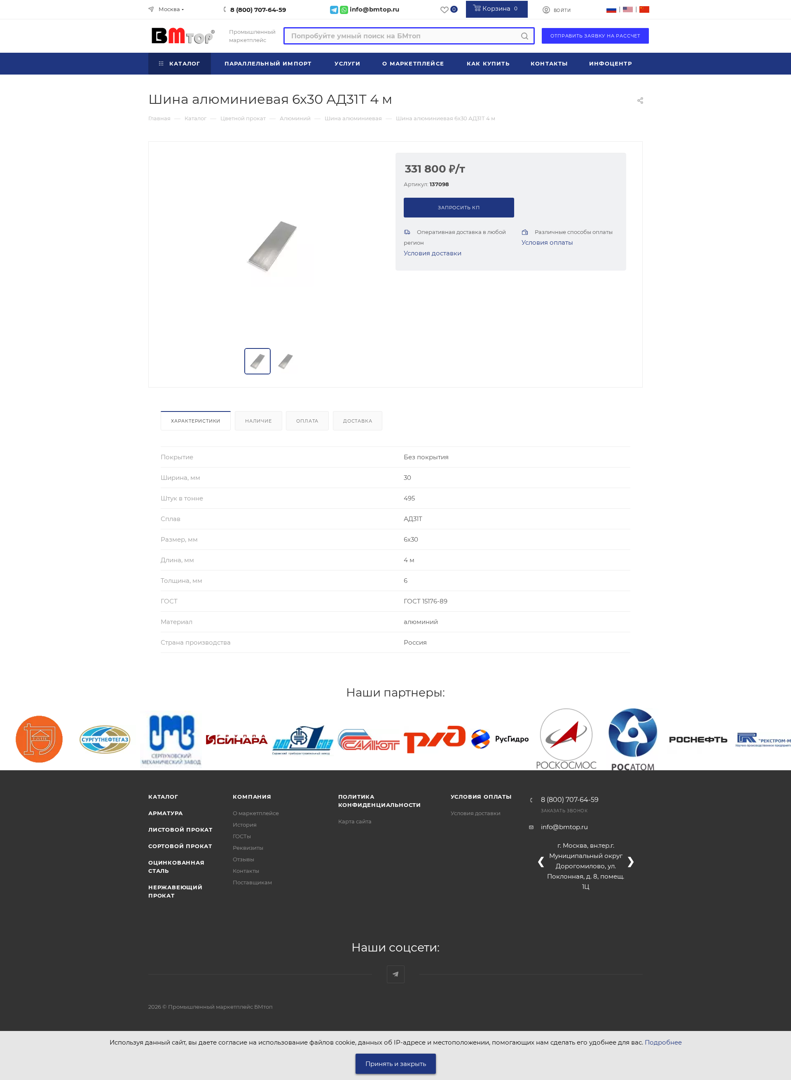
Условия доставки (432, 253)
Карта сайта (355, 821)
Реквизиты (248, 847)
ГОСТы (242, 836)
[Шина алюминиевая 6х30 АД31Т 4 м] (272, 245)
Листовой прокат (180, 829)
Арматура (165, 813)
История (245, 824)
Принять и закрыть (395, 1064)
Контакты (246, 870)
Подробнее (663, 1042)
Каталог (163, 796)
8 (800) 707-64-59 (258, 10)
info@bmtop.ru (564, 827)
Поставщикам (252, 882)
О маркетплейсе (256, 813)
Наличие (258, 421)
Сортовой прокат (180, 846)
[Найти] (525, 35)
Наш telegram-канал (396, 974)
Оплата (307, 421)
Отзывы (243, 859)
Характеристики (195, 421)
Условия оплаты (547, 242)
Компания (252, 796)
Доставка (357, 421)
